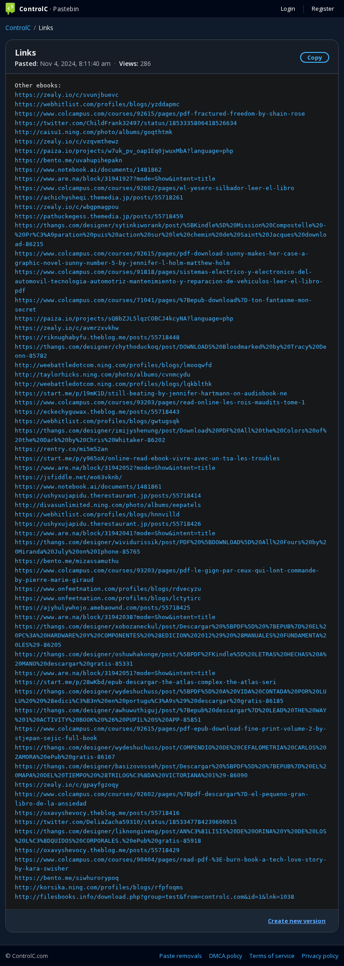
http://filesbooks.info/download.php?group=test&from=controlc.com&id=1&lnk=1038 (154, 896)
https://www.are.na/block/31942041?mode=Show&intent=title (115, 533)
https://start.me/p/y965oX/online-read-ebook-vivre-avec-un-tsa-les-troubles (147, 458)
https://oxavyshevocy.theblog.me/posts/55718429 (97, 850)
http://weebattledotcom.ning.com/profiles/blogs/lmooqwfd (113, 365)
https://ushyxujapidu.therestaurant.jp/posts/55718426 (108, 523)
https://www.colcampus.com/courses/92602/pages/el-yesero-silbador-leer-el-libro (154, 188)
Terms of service (272, 956)
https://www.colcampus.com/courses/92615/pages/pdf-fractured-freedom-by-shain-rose (160, 113)
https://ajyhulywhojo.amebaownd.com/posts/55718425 (102, 607)
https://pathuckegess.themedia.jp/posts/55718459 (99, 216)
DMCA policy (225, 956)
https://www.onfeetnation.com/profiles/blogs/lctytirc (108, 598)
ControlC (18, 27)
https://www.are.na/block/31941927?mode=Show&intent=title (115, 178)
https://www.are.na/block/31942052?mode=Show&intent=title (115, 467)
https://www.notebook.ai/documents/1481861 (88, 486)
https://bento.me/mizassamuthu (67, 561)
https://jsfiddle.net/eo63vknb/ (68, 477)
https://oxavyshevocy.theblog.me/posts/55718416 (97, 813)
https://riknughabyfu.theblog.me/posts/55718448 (97, 337)
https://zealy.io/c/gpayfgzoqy (67, 784)
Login (288, 8)
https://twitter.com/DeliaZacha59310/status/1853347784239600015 (126, 822)
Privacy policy (320, 956)
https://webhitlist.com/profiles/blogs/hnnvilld (97, 514)
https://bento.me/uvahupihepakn (68, 160)
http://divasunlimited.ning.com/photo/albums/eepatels (108, 505)
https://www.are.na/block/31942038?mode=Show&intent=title (115, 617)
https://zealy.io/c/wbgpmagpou (67, 207)
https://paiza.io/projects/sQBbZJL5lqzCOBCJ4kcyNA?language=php (124, 318)
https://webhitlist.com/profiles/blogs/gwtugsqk (97, 421)
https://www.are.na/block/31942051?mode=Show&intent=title (115, 673)
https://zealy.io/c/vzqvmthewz (67, 141)
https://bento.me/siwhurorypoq (67, 878)
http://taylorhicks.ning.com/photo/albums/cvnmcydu (102, 374)
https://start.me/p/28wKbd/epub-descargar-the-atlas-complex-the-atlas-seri (145, 682)
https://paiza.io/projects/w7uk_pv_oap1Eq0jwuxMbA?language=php (124, 150)
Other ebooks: (171, 491)
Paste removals (180, 956)
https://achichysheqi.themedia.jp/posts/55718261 (99, 197)
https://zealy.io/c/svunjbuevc (67, 94)
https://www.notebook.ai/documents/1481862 (88, 169)
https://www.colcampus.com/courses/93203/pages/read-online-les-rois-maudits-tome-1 (160, 402)
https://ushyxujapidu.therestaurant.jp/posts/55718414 (108, 495)
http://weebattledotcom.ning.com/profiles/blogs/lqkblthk (113, 384)
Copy (314, 57)
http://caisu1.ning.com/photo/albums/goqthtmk (93, 132)
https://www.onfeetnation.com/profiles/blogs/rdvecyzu (108, 588)
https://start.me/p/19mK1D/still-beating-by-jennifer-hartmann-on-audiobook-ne (151, 393)
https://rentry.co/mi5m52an (61, 449)
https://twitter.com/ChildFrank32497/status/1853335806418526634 (126, 123)
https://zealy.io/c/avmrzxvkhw (67, 328)
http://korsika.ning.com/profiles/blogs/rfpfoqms (99, 887)
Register (323, 8)
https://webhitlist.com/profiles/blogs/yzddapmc (97, 104)
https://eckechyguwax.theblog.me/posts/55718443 (97, 411)
